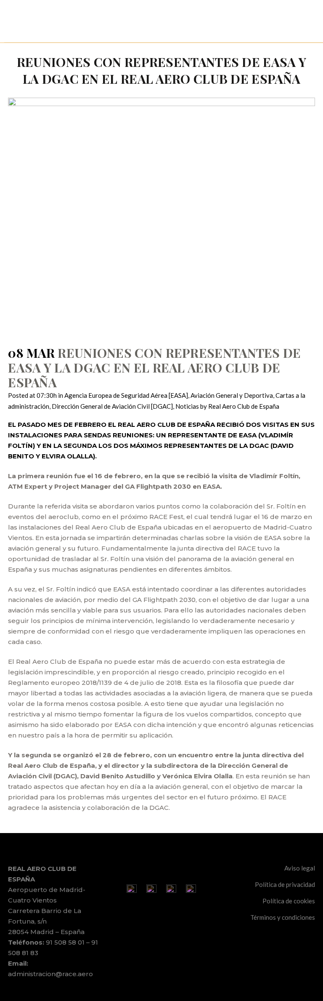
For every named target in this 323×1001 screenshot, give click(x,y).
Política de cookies (288, 901)
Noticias (187, 406)
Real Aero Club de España (243, 406)
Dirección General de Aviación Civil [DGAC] (112, 406)
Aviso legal (299, 868)
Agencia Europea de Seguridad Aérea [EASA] (126, 395)
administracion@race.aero (50, 974)
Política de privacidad (285, 884)
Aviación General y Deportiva (232, 395)
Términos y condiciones (282, 917)
